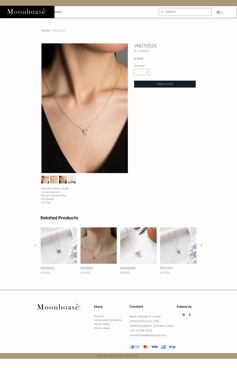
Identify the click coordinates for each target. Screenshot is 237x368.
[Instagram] (183, 314)
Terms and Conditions (108, 320)
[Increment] (148, 72)
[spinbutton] (142, 72)
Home (45, 31)
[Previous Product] (35, 245)
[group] (118, 251)
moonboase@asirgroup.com (148, 335)
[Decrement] (137, 72)
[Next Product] (201, 245)
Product (99, 316)
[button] (220, 12)
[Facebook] (189, 314)
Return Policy (102, 324)
